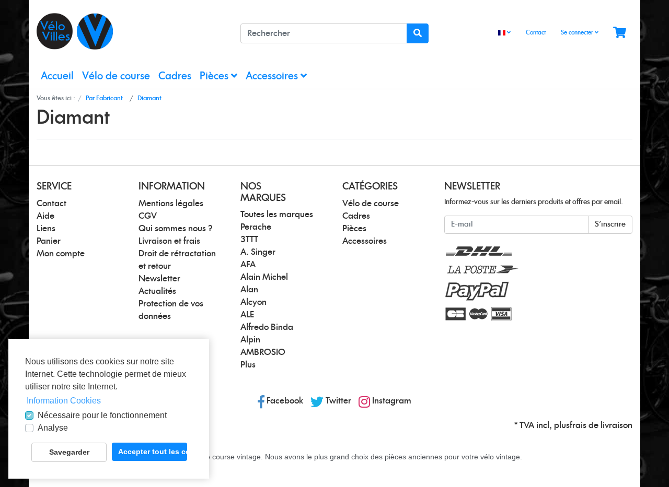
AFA (248, 264)
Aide (45, 216)
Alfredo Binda (266, 327)
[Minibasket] (619, 33)
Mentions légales (171, 203)
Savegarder (69, 452)
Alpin (250, 340)
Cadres (174, 76)
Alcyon (253, 302)
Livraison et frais (169, 241)
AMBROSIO (262, 352)
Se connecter (578, 32)
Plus (248, 365)
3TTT (249, 239)
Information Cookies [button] (64, 400)
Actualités (157, 291)
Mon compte (61, 254)
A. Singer (257, 252)
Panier (49, 241)
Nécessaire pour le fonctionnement (102, 415)
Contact (536, 32)
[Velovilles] (131, 31)
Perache (255, 227)
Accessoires (273, 76)
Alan (249, 290)
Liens (46, 228)
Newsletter (159, 279)
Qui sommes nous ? (176, 228)
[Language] (504, 33)
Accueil (57, 76)
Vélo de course (116, 76)
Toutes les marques (276, 214)
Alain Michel (264, 277)
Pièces (215, 76)
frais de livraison (601, 425)
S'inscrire (610, 224)
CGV (148, 216)
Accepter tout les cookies (152, 451)
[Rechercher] (418, 33)
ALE (247, 315)
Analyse (53, 427)
